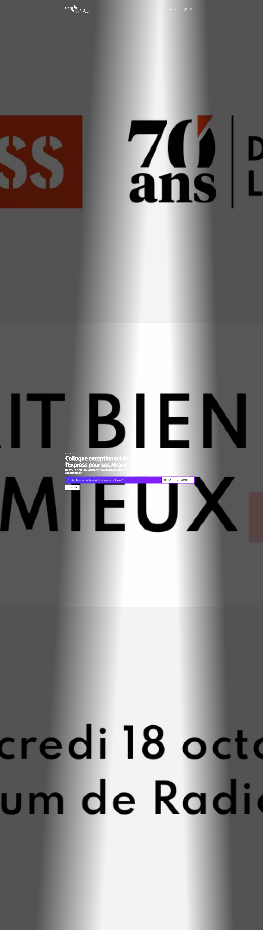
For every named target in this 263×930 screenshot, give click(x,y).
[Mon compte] (191, 9)
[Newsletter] (185, 9)
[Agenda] (180, 9)
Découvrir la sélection (176, 480)
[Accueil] (78, 9)
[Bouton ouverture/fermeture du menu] (196, 9)
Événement (69, 454)
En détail (72, 488)
